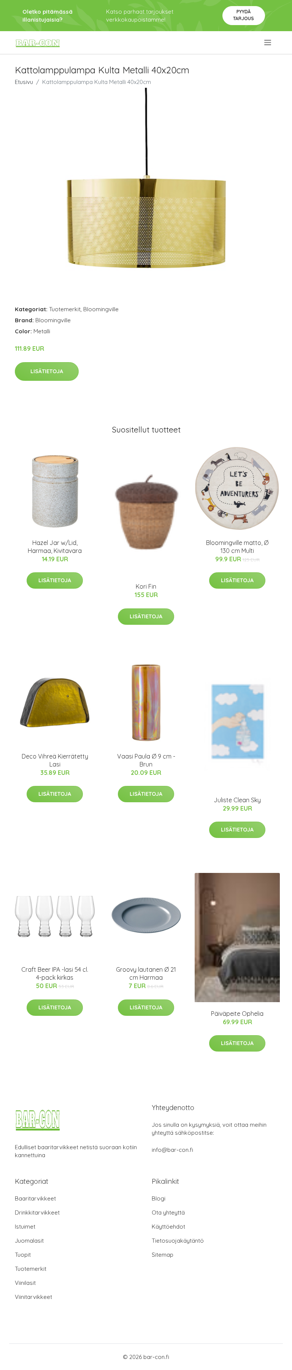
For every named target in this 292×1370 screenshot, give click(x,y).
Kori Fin (146, 586)
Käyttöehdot (168, 1226)
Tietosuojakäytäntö (178, 1240)
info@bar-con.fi (172, 1149)
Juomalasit (29, 1240)
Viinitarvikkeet (33, 1296)
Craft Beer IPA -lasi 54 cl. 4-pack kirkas (54, 973)
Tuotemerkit (65, 309)
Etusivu (24, 82)
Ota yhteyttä (168, 1212)
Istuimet (25, 1226)
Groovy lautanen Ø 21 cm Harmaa (146, 973)
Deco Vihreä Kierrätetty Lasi (55, 760)
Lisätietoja (46, 371)
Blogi (158, 1198)
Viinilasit (25, 1282)
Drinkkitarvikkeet (37, 1212)
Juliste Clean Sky (237, 800)
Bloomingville (101, 309)
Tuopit (23, 1254)
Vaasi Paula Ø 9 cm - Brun (146, 760)
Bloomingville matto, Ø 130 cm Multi (237, 546)
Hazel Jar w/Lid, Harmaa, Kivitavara (55, 546)
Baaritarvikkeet (35, 1198)
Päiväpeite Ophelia (237, 1013)
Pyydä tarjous (243, 15)
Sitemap (162, 1254)
